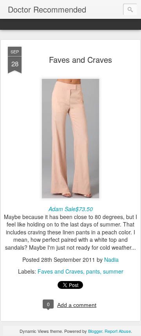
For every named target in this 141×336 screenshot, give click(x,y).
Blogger (95, 331)
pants (93, 271)
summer (113, 271)
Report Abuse (118, 331)
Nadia (111, 259)
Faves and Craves (80, 59)
